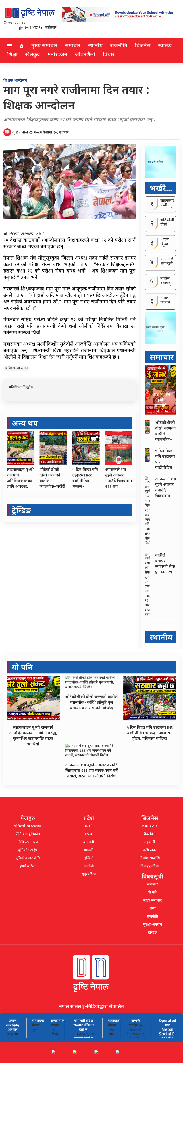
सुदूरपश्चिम (88, 874)
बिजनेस (142, 45)
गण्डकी (89, 850)
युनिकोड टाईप (27, 850)
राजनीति (118, 45)
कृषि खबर (150, 850)
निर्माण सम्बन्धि (149, 858)
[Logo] (29, 13)
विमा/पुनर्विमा (149, 866)
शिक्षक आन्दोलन (18, 368)
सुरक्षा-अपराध (152, 925)
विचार (108, 54)
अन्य (153, 908)
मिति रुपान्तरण (27, 842)
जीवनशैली (85, 54)
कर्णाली (89, 866)
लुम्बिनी (89, 858)
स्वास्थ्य (165, 45)
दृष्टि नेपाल (20, 132)
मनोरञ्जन (57, 54)
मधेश (88, 834)
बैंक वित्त (150, 834)
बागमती (88, 842)
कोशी (88, 826)
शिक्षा (12, 54)
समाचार (72, 45)
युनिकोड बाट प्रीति (27, 858)
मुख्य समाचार (44, 45)
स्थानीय (95, 45)
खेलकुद (32, 54)
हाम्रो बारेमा (27, 866)
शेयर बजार (149, 826)
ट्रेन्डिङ (152, 933)
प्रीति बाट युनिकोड (27, 834)
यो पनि (152, 892)
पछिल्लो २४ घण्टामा (27, 826)
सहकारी (149, 842)
